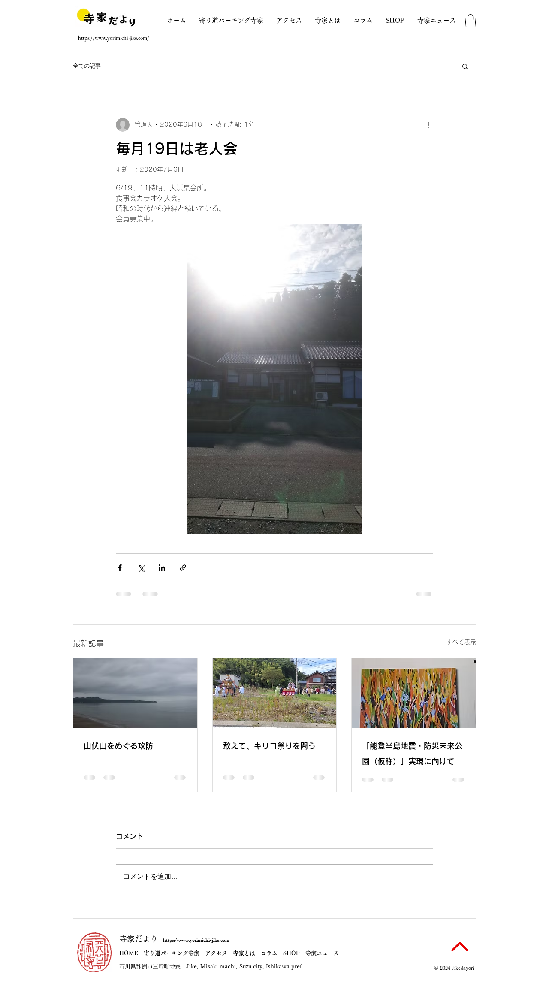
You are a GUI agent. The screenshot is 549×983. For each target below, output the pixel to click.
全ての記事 (87, 66)
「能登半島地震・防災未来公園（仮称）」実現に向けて (412, 753)
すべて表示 (461, 642)
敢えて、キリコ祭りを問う (269, 746)
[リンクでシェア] (183, 568)
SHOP (291, 953)
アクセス (216, 953)
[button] (470, 20)
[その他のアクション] (428, 125)
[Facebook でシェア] (120, 568)
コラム (269, 953)
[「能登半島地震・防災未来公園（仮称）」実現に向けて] (414, 693)
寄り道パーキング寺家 (171, 953)
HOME (128, 953)
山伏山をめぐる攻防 (118, 746)
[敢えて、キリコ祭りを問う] (275, 693)
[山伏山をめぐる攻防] (135, 693)
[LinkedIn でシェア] (162, 568)
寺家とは (244, 953)
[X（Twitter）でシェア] (141, 568)
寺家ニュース (322, 953)
